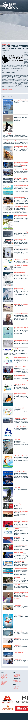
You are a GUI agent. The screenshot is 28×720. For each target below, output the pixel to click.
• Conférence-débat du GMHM (19, 367)
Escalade (2, 678)
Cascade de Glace (4, 677)
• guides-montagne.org (18, 652)
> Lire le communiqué (7, 89)
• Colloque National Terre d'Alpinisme (21, 206)
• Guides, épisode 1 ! (18, 638)
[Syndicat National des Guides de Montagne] (10, 5)
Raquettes (2, 680)
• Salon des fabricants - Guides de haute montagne (12, 141)
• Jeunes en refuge (17, 504)
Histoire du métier (16, 675)
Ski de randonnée (4, 681)
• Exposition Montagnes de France (20, 472)
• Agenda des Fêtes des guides (19, 375)
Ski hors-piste (3, 682)
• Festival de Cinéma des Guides (20, 239)
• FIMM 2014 (16, 529)
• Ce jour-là (16, 116)
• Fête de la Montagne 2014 (19, 561)
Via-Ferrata (3, 683)
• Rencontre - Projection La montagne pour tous (11, 134)
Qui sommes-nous (16, 686)
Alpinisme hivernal (4, 675)
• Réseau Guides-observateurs (19, 197)
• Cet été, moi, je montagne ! (19, 384)
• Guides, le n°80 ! (17, 645)
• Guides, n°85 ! (17, 440)
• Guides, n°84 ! (17, 488)
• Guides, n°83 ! (17, 537)
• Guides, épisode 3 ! (18, 605)
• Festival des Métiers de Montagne (20, 215)
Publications (15, 688)
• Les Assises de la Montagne (19, 272)
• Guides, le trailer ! (17, 659)
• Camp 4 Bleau (17, 577)
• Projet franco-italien (18, 349)
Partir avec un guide (16, 674)
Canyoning (3, 676)
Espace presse (15, 680)
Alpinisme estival (4, 674)
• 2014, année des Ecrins (18, 552)
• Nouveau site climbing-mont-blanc (20, 568)
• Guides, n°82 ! (17, 585)
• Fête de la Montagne (18, 615)
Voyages (2, 684)
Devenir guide (15, 676)
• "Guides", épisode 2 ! (18, 631)
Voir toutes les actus (17, 681)
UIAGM (14, 687)
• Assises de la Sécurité (18, 288)
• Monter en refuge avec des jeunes (20, 545)
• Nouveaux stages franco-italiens (20, 393)
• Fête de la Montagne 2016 (19, 408)
